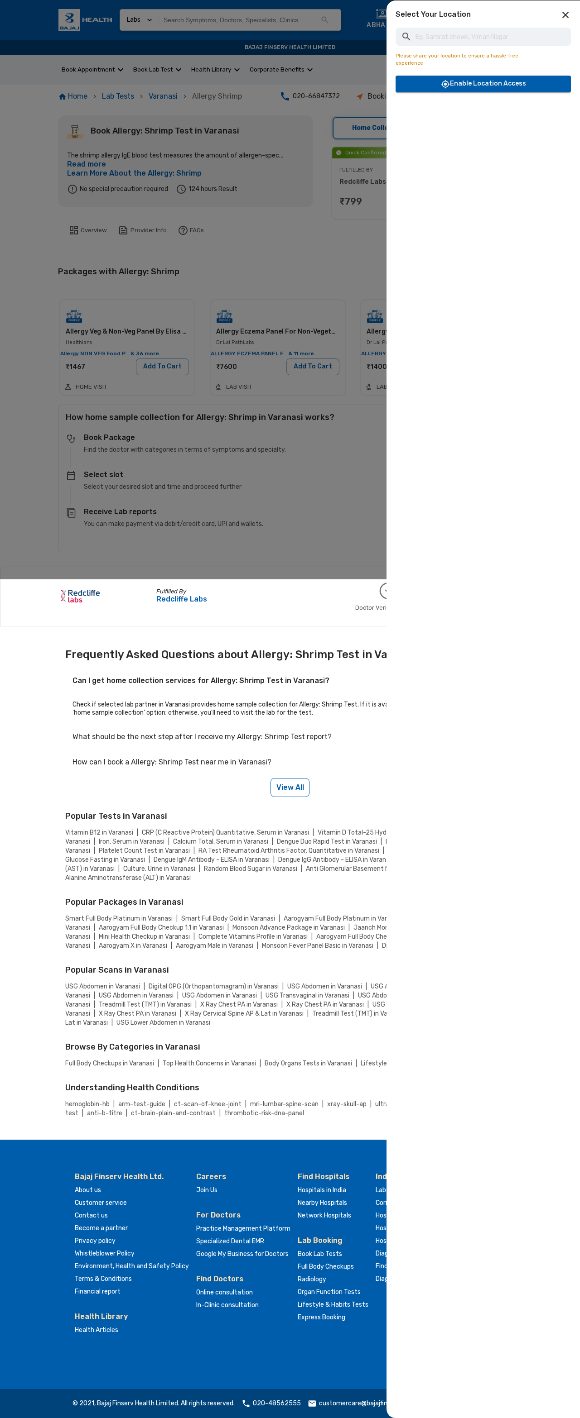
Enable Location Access (488, 83)
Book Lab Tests (320, 1254)
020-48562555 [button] (277, 1403)
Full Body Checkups (326, 1266)
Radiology (312, 1279)
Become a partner (101, 1228)
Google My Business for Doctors (242, 1254)
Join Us (207, 1190)
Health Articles (96, 1330)
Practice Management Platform (243, 1228)
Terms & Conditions (103, 1279)
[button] (565, 15)
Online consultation (224, 1292)
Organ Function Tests (329, 1292)
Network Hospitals (324, 1215)
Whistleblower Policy (105, 1253)
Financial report (98, 1291)
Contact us (91, 1215)
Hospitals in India (322, 1190)
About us (88, 1190)
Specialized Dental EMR (230, 1241)
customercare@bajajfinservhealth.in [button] (372, 1403)
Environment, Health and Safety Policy (132, 1266)
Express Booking (321, 1317)
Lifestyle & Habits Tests (333, 1304)
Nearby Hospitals (322, 1203)
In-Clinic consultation (227, 1305)
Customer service (101, 1203)
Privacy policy (95, 1241)
